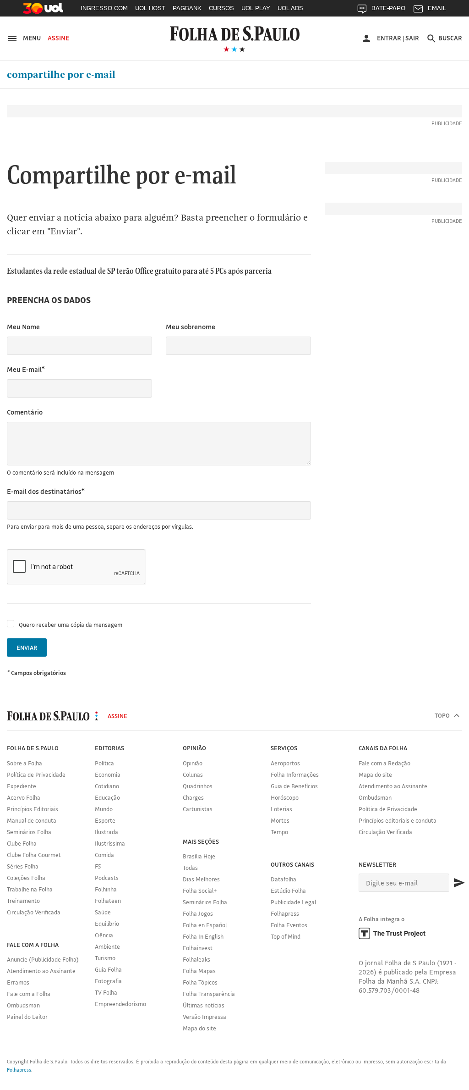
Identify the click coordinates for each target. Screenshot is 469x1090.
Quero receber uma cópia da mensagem (70, 624)
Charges (193, 797)
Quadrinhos (198, 786)
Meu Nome (23, 327)
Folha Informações (295, 774)
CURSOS (221, 8)
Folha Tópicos (200, 982)
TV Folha (106, 992)
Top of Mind (285, 936)
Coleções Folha (26, 878)
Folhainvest (198, 948)
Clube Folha (22, 843)
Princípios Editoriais (32, 809)
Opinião (192, 763)
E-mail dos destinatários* (46, 491)
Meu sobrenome (190, 327)
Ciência (104, 935)
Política (104, 763)
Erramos (18, 982)
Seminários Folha (29, 832)
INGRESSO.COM (104, 8)
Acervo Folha (23, 797)
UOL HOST (150, 8)
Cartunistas (198, 809)
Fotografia (108, 981)
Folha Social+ (200, 890)
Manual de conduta (31, 820)
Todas (190, 867)
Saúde (103, 912)
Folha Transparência (209, 994)
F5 (98, 866)
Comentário (25, 412)
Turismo (105, 958)
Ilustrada (106, 832)
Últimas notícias (203, 1005)
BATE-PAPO (388, 8)
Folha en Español (205, 925)
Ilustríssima (110, 843)
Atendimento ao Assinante (41, 971)
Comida (104, 855)
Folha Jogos (198, 913)
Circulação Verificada (33, 912)
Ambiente (107, 946)
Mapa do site (199, 1028)
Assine (58, 38)
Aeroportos (285, 763)
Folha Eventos (289, 925)
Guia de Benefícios (294, 786)
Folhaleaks (196, 959)
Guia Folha (108, 969)
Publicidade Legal (293, 902)
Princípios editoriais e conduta (397, 820)
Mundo (104, 809)
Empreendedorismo (120, 1004)
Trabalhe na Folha (30, 889)
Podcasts (107, 878)
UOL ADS (290, 8)
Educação (107, 797)
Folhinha (106, 889)
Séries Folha (22, 866)
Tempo (279, 832)
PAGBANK (187, 8)
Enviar (26, 647)
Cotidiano (107, 786)
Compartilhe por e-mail (61, 74)
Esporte (105, 820)
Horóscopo (285, 797)
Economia (107, 774)
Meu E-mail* (26, 369)
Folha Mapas (199, 971)
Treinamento (23, 900)
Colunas (193, 774)
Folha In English (203, 936)
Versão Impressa (204, 1017)
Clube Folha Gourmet (34, 855)
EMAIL (437, 8)
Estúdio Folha (288, 890)
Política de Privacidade (36, 774)
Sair (412, 38)
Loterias (281, 809)
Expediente (21, 786)
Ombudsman (23, 1005)
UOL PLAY (255, 8)
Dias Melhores (201, 879)
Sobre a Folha (24, 763)
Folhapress (285, 913)
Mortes (280, 820)
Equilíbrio (107, 923)
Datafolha (283, 879)
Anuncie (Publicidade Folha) (43, 959)
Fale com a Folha (28, 994)
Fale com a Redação (384, 763)
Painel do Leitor (27, 1017)
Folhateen (108, 900)
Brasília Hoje (199, 856)
